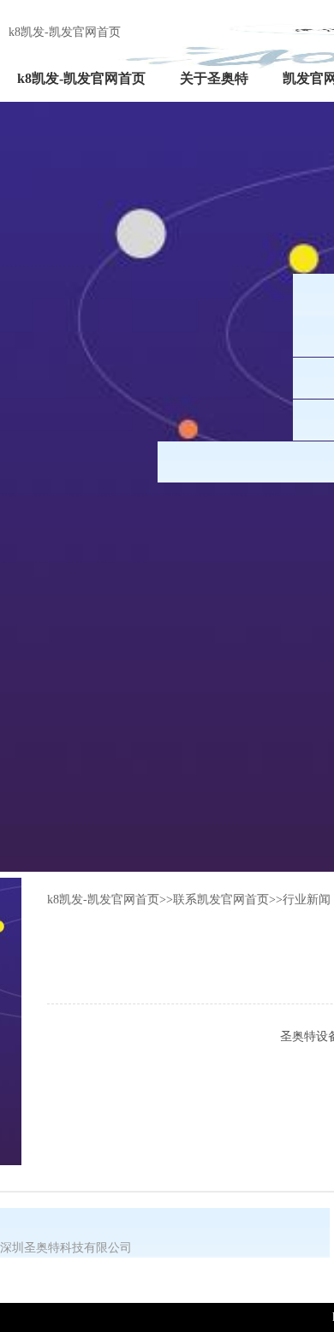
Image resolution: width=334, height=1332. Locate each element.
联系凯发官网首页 (221, 899)
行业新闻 (307, 899)
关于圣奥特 (214, 78)
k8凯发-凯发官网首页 (65, 32)
